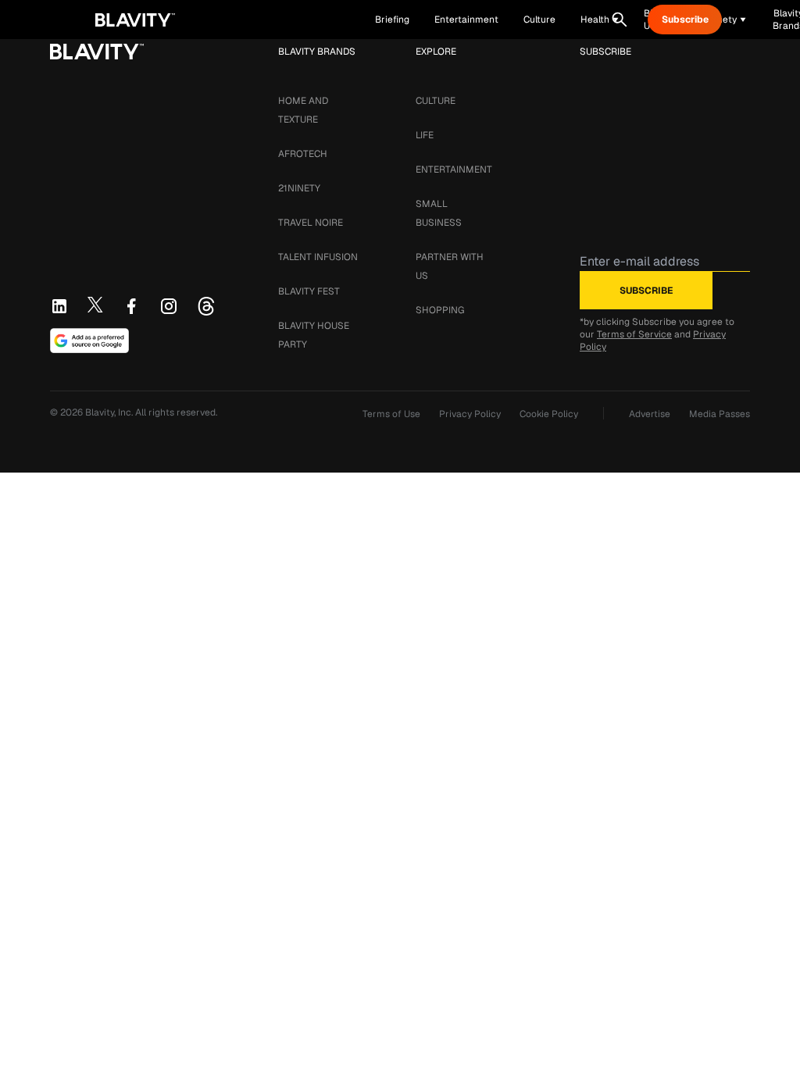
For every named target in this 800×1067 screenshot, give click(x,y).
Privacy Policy (470, 414)
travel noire (310, 222)
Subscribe (685, 19)
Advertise (649, 414)
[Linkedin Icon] (59, 306)
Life (425, 135)
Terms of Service (634, 334)
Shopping (440, 310)
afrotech (302, 154)
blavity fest (309, 291)
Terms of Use (391, 414)
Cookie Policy (549, 414)
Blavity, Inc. (110, 412)
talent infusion (318, 257)
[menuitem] (599, 19)
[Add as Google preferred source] (89, 340)
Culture (435, 101)
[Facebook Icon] (131, 306)
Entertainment (454, 169)
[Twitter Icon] (95, 304)
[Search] (619, 19)
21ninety (299, 188)
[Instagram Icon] (168, 306)
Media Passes (719, 414)
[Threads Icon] (206, 306)
